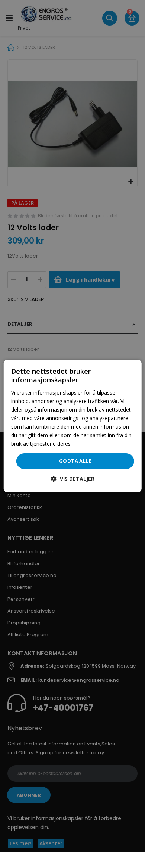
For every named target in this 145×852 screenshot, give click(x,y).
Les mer (83, 443)
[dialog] (73, 426)
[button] (72, 478)
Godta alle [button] (75, 460)
